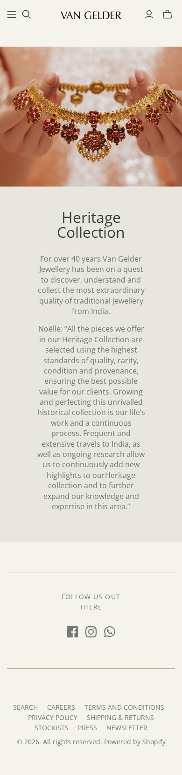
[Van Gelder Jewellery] (91, 14)
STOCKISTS (52, 727)
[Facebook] (72, 631)
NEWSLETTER (126, 727)
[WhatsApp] (109, 631)
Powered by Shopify (135, 741)
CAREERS (61, 707)
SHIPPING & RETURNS (120, 717)
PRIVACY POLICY (52, 717)
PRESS (87, 727)
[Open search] (26, 14)
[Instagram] (91, 631)
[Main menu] (11, 14)
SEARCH (25, 707)
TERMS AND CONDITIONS (124, 707)
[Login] (149, 14)
